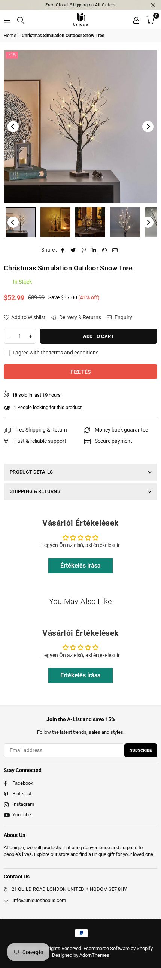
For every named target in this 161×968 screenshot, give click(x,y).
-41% (11, 54)
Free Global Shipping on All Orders (80, 5)
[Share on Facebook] (63, 250)
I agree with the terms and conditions (55, 353)
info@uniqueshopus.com (39, 900)
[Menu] (7, 19)
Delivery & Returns (79, 317)
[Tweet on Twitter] (73, 250)
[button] (150, 19)
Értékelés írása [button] (80, 565)
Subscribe (141, 750)
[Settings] (136, 19)
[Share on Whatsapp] (104, 250)
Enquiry (122, 317)
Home (10, 35)
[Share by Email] (115, 250)
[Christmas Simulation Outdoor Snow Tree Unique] (20, 222)
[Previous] (13, 126)
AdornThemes (94, 955)
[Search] (20, 19)
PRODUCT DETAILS (31, 472)
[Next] (148, 126)
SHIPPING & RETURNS (35, 491)
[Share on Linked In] (94, 250)
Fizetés (80, 372)
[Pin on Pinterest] (83, 250)
